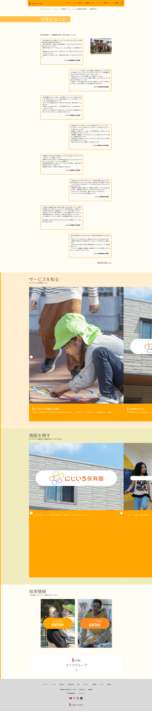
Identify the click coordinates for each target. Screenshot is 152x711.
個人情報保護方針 (71, 693)
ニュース (111, 3)
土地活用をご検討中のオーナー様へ (68, 689)
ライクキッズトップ (45, 9)
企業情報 (105, 3)
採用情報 (116, 3)
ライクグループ (76, 665)
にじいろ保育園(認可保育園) (80, 9)
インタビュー (99, 3)
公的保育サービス (65, 9)
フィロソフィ (68, 3)
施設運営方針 (88, 3)
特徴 (93, 3)
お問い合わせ (82, 689)
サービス (75, 3)
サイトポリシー (81, 693)
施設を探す (80, 3)
